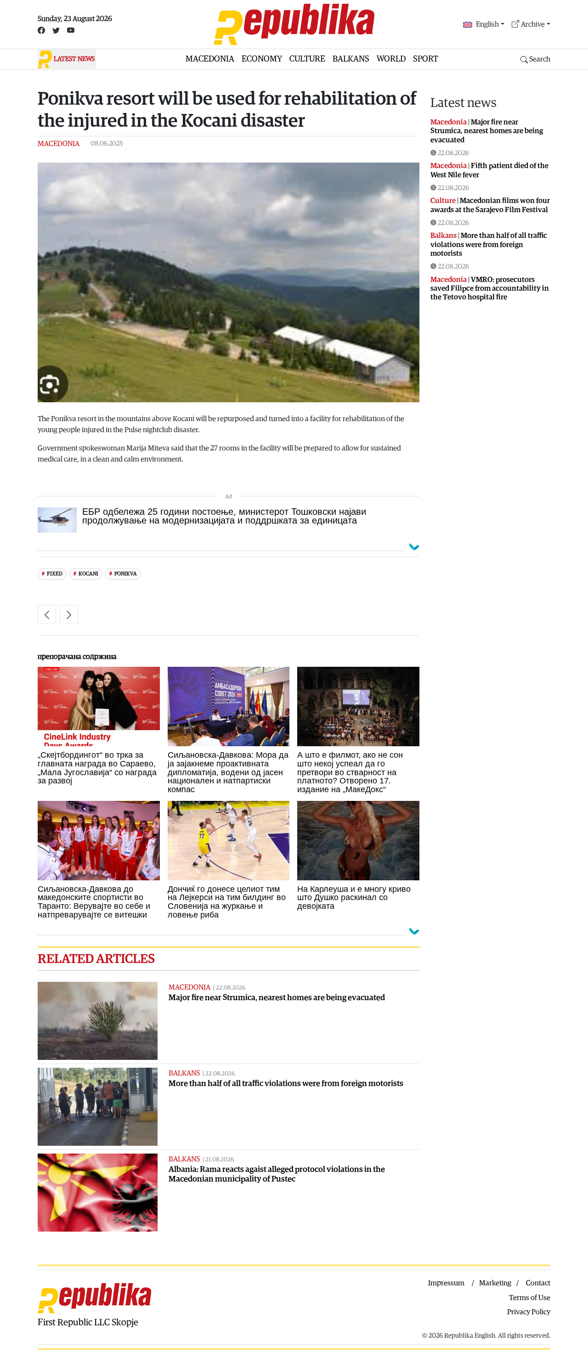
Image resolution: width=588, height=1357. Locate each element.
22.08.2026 (230, 988)
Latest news (463, 102)
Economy (262, 59)
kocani (88, 573)
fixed (54, 573)
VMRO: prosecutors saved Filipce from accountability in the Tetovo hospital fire (489, 288)
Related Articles (96, 958)
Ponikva (125, 573)
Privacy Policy (528, 1312)
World (391, 59)
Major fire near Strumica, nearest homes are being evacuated (277, 998)
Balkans (351, 59)
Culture (307, 59)
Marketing (495, 1283)
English (487, 24)
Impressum (446, 1283)
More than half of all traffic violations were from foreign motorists (286, 1083)
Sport (425, 59)
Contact (538, 1283)
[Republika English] (294, 24)
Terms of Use (529, 1297)
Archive (533, 24)
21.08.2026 (219, 1160)
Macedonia (210, 59)
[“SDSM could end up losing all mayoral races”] (69, 614)
